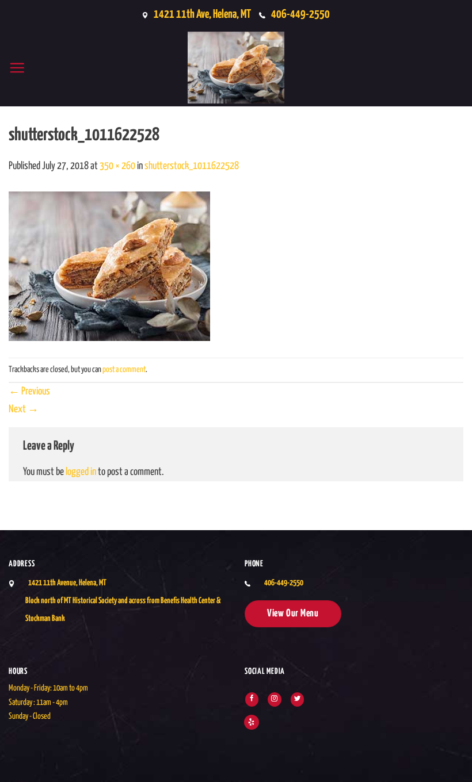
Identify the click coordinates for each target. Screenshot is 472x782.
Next (24, 409)
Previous (29, 391)
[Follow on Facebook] (251, 699)
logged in (81, 472)
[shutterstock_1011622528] (109, 266)
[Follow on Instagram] (274, 699)
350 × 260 (117, 166)
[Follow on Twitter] (297, 699)
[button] (17, 67)
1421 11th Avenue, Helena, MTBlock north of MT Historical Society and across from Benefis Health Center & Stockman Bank (123, 600)
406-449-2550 (300, 14)
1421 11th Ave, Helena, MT (202, 14)
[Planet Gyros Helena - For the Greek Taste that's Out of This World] (236, 67)
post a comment (124, 370)
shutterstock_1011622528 (191, 166)
